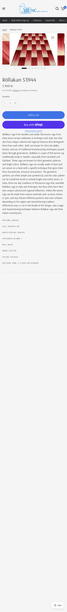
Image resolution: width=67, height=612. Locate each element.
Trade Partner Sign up (20, 20)
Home (4, 20)
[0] (62, 8)
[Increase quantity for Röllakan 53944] (15, 103)
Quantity (6, 96)
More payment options (33, 131)
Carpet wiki (50, 20)
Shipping (16, 90)
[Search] (57, 8)
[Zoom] (52, 37)
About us (62, 20)
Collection (37, 20)
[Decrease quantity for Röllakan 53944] (4, 103)
